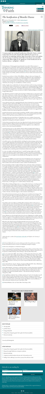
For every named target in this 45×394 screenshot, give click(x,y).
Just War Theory (7, 328)
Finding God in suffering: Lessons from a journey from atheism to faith (18, 357)
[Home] (7, 9)
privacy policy (22, 381)
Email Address (5, 369)
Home (12, 392)
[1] (40, 68)
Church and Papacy (10, 21)
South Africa (7, 22)
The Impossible (7, 326)
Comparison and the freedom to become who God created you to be (18, 355)
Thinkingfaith (22, 3)
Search (1, 1)
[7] (5, 211)
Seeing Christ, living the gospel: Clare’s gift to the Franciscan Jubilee (18, 333)
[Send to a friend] (25, 26)
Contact (31, 392)
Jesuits (40, 4)
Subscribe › (40, 10)
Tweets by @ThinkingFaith (8, 340)
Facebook (3, 1)
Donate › (40, 8)
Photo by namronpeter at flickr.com (35, 30)
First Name (25, 369)
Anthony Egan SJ (24, 20)
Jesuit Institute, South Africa (21, 236)
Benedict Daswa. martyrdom (22, 22)
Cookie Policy (26, 392)
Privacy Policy (20, 392)
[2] (25, 71)
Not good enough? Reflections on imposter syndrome (15, 351)
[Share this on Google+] (17, 26)
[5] (34, 172)
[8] (18, 226)
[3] (9, 132)
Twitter (5, 1)
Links (16, 392)
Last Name (4, 373)
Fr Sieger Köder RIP (8, 330)
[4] (29, 168)
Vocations (7, 3)
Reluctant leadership (8, 335)
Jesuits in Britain (17, 385)
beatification (13, 22)
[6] (32, 205)
